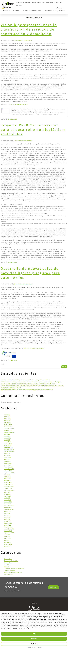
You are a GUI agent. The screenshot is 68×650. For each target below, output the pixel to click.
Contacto (18, 5)
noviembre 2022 (9, 486)
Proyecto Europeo (9, 570)
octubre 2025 (8, 430)
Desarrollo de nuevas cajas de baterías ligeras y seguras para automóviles (30, 273)
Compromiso (49, 3)
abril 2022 (7, 498)
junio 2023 (7, 477)
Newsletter (7, 565)
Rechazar (34, 638)
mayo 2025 (7, 438)
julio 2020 (7, 535)
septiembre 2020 (9, 533)
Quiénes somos (20, 3)
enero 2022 (7, 504)
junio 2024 (7, 455)
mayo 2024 (7, 457)
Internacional (41, 3)
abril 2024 (7, 459)
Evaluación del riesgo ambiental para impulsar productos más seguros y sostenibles (25, 380)
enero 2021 (7, 525)
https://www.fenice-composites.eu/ (34, 348)
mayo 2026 (7, 418)
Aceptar (34, 634)
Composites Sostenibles (11, 561)
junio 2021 (7, 515)
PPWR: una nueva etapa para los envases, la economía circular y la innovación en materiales (28, 384)
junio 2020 (7, 537)
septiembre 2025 (9, 432)
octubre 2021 (8, 508)
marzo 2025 (7, 442)
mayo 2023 (7, 478)
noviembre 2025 (9, 428)
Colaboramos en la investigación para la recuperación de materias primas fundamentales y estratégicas (31, 382)
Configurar (34, 643)
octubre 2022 (8, 488)
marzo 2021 (7, 521)
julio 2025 (7, 434)
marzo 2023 (7, 480)
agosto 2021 (7, 511)
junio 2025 (7, 436)
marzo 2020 (7, 542)
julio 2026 (7, 415)
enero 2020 (7, 546)
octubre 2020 (8, 531)
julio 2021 (7, 513)
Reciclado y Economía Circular (13, 572)
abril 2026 (7, 420)
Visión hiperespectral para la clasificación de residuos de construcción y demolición (29, 29)
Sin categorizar (12, 119)
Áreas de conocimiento (10, 11)
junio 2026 (7, 417)
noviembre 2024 (9, 449)
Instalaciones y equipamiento (55, 11)
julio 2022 (7, 492)
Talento (34, 3)
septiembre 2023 (9, 473)
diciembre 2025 (8, 426)
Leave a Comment (26, 40)
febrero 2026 (8, 424)
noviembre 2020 (9, 529)
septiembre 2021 (9, 510)
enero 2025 (7, 446)
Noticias (6, 567)
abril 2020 (7, 540)
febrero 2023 (8, 482)
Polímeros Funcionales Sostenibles (14, 568)
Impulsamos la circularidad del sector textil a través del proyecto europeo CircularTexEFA (27, 389)
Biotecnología (8, 559)
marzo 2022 (7, 500)
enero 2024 (7, 465)
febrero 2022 (8, 502)
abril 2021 (7, 519)
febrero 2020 (8, 544)
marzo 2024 (7, 461)
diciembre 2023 (8, 467)
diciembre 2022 (8, 484)
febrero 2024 (8, 463)
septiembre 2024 (9, 451)
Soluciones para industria (31, 11)
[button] (57, 8)
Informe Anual (8, 563)
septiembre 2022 (9, 490)
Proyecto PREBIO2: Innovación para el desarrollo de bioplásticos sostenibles (33, 130)
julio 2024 (7, 453)
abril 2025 (7, 440)
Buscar (3, 364)
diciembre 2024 (8, 448)
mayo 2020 (7, 539)
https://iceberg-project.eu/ (19, 104)
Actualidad (28, 3)
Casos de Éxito (57, 3)
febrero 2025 (8, 444)
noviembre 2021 (9, 506)
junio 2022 (7, 494)
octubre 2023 (8, 471)
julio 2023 (7, 475)
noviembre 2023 (9, 469)
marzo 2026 (7, 422)
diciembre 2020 (8, 527)
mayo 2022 (7, 496)
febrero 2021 (8, 523)
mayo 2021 (7, 517)
